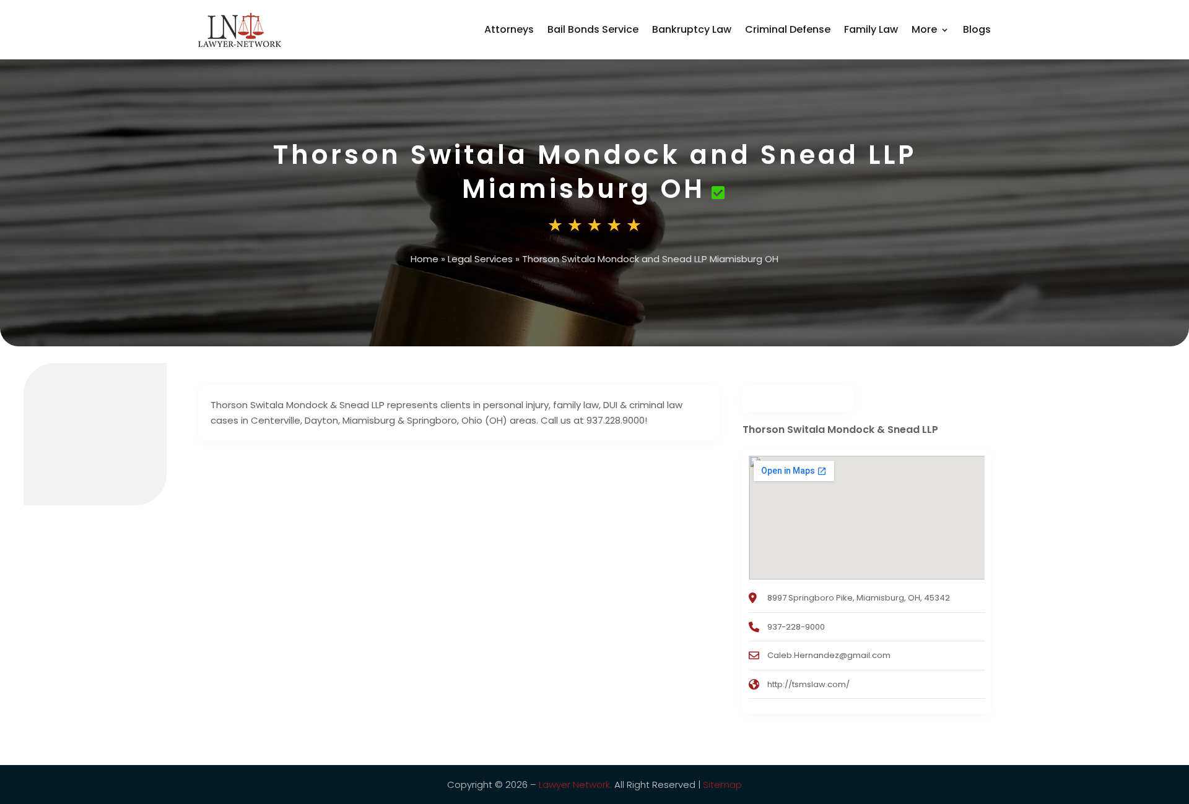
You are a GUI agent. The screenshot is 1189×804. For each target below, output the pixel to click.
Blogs (977, 29)
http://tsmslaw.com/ (808, 684)
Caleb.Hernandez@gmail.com (829, 655)
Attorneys (509, 29)
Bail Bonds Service (592, 29)
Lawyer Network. (575, 784)
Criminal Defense (787, 29)
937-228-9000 (796, 627)
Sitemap (722, 784)
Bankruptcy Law (691, 29)
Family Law (871, 29)
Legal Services (480, 258)
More (924, 29)
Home (424, 258)
